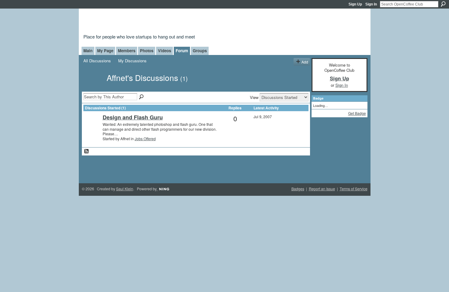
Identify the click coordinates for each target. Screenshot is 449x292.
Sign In (371, 4)
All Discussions (97, 61)
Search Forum (141, 97)
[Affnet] (93, 88)
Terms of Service (353, 189)
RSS (86, 151)
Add (304, 61)
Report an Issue (322, 189)
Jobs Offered (145, 138)
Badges (297, 189)
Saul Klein (124, 189)
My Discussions (132, 61)
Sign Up (355, 4)
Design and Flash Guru (133, 117)
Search (443, 4)
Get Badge (357, 113)
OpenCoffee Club (182, 22)
